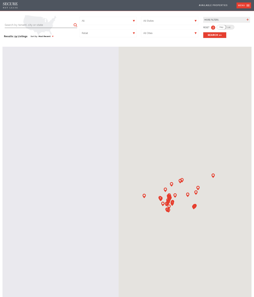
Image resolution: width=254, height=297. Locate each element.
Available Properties (213, 5)
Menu (241, 5)
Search (215, 35)
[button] (198, 188)
